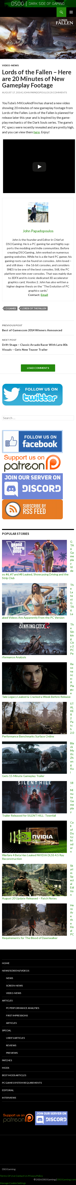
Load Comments (38, 367)
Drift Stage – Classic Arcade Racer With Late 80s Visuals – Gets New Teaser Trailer (35, 344)
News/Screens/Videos (15, 970)
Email (44, 295)
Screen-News (14, 985)
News (9, 978)
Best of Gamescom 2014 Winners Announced (32, 328)
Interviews (9, 1097)
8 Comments (59, 92)
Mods (5, 1067)
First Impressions (17, 1015)
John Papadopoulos (36, 92)
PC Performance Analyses (22, 1007)
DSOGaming (8, 1169)
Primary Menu (71, 12)
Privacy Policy (35, 1175)
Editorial (8, 1090)
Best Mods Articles (14, 1075)
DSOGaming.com (66, 1179)
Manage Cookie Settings (13, 1183)
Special (6, 1030)
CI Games (10, 308)
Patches (7, 1060)
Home (6, 963)
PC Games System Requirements (22, 1082)
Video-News (10, 65)
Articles (7, 1000)
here (37, 132)
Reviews (11, 1045)
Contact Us (22, 1175)
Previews (12, 1052)
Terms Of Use (7, 1175)
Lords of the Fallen (34, 308)
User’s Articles (15, 1037)
